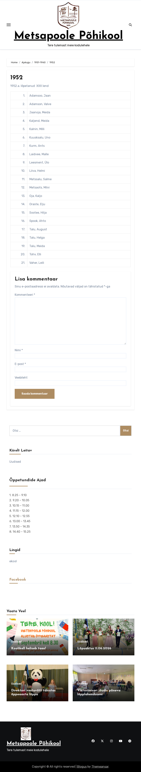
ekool (13, 561)
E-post (20, 364)
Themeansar (100, 766)
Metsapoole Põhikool (68, 36)
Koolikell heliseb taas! (28, 648)
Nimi (19, 350)
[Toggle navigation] (9, 25)
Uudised (15, 461)
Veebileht (21, 377)
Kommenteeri (25, 294)
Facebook (17, 580)
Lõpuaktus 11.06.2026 (94, 648)
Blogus (82, 766)
